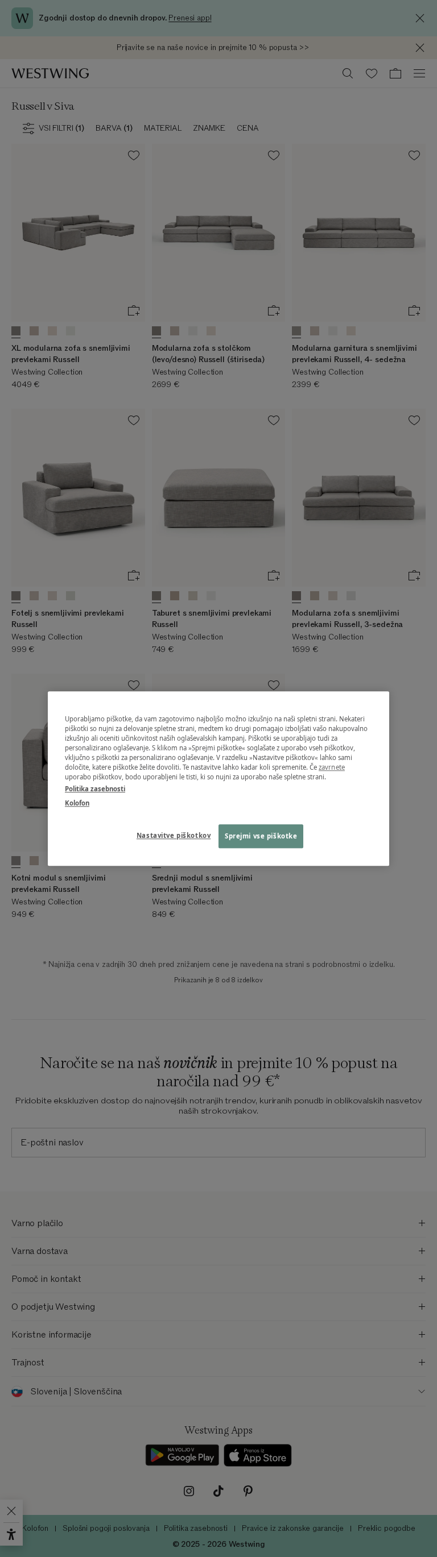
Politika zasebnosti (95, 788)
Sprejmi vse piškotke (261, 836)
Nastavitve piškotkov (174, 835)
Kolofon (77, 803)
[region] (218, 778)
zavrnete (332, 767)
